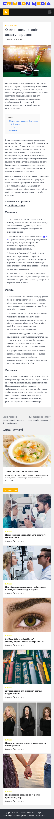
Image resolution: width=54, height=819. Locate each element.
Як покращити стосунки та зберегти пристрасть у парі (22, 796)
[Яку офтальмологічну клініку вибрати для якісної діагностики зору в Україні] (27, 563)
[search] (50, 12)
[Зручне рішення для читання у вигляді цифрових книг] (27, 667)
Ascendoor (16, 815)
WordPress (40, 815)
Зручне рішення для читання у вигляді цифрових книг (23, 692)
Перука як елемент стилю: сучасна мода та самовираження (25, 744)
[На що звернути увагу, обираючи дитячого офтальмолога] (27, 511)
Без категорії (11, 26)
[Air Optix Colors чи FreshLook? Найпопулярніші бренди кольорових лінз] (27, 615)
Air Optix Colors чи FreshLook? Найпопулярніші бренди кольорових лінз (24, 640)
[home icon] (6, 12)
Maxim (9, 39)
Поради (8, 532)
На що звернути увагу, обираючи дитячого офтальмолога (25, 536)
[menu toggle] (12, 12)
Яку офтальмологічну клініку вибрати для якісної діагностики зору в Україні (25, 588)
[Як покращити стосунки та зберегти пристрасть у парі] (27, 771)
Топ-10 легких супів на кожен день (21, 471)
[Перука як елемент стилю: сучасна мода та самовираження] (27, 719)
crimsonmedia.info (27, 812)
